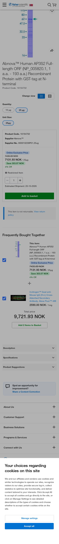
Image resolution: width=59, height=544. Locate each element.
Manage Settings (29, 518)
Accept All (29, 526)
